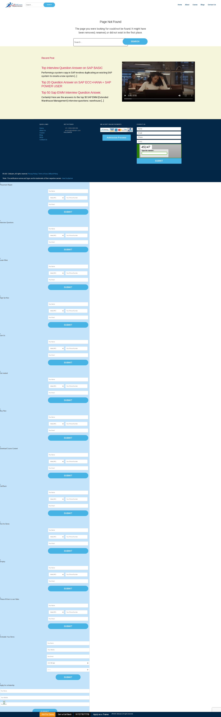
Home (180, 5)
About (187, 5)
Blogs (203, 5)
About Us (43, 130)
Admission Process (116, 137)
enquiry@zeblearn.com (73, 130)
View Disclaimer (67, 178)
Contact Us (212, 5)
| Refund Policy (53, 174)
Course (195, 5)
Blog (41, 135)
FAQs (41, 137)
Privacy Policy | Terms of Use (38, 174)
